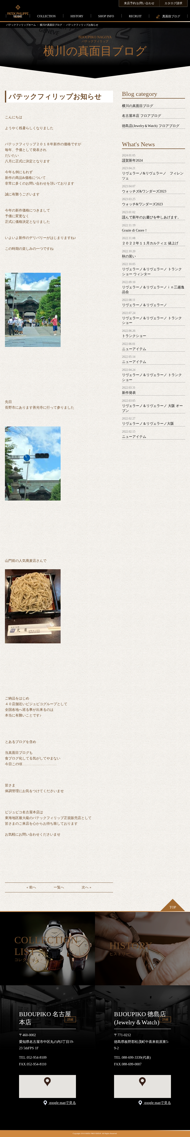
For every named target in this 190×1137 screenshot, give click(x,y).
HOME (17, 16)
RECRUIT (135, 16)
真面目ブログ (171, 16)
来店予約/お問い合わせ (139, 3)
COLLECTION (46, 16)
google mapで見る (62, 1103)
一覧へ (59, 887)
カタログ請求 (173, 3)
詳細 (70, 1019)
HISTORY (77, 16)
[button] (47, 1081)
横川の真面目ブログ (51, 24)
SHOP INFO (106, 16)
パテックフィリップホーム (21, 24)
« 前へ (31, 887)
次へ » (86, 887)
